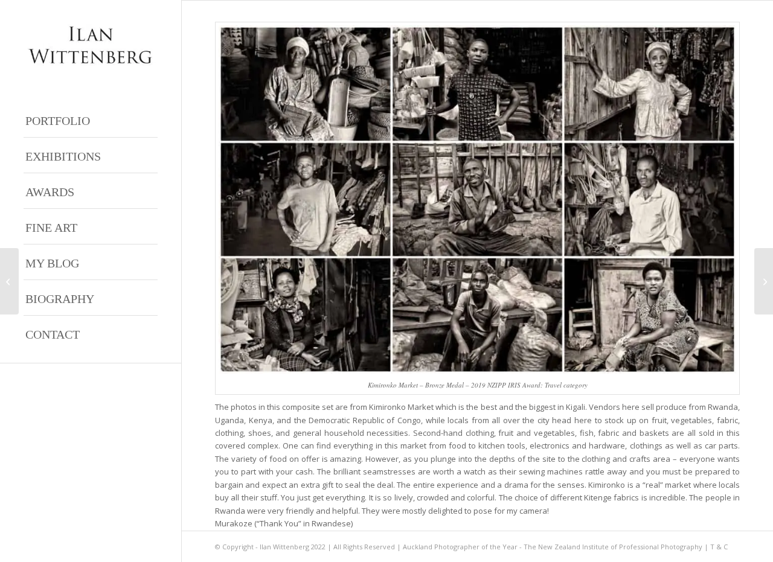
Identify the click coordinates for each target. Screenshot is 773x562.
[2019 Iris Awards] (763, 281)
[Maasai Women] (9, 281)
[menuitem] (91, 120)
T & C (719, 546)
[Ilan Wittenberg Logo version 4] (90, 45)
